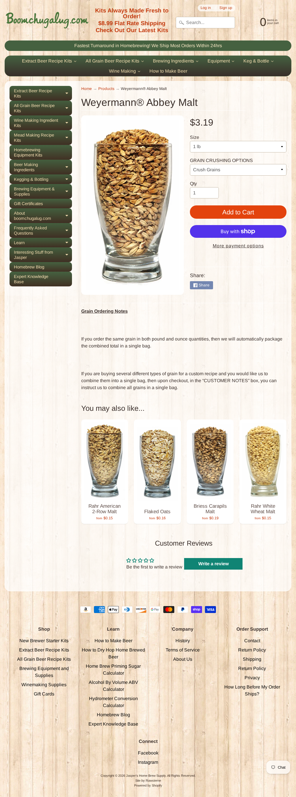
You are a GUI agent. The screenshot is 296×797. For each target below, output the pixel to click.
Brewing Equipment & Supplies (43, 191)
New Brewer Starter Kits (44, 640)
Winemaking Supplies (43, 684)
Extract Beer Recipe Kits (43, 93)
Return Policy (252, 649)
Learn (43, 243)
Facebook (148, 752)
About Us (182, 659)
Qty (193, 183)
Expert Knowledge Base (31, 279)
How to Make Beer (113, 640)
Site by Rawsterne (148, 780)
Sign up (225, 8)
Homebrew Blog (29, 266)
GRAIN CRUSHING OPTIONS (221, 160)
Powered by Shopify (148, 785)
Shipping (252, 659)
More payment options (238, 245)
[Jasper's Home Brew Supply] (47, 20)
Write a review (213, 563)
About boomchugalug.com (43, 216)
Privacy (252, 677)
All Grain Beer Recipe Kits (43, 108)
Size (194, 137)
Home (86, 88)
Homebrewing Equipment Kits (28, 152)
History (182, 640)
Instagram (148, 762)
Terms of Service (183, 649)
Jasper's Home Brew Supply (146, 775)
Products (106, 88)
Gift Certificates (28, 203)
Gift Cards (44, 693)
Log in (206, 8)
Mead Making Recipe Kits (43, 137)
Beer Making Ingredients (43, 167)
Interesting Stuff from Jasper (43, 255)
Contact (252, 640)
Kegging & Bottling (43, 180)
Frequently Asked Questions (43, 230)
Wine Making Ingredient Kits (43, 123)
